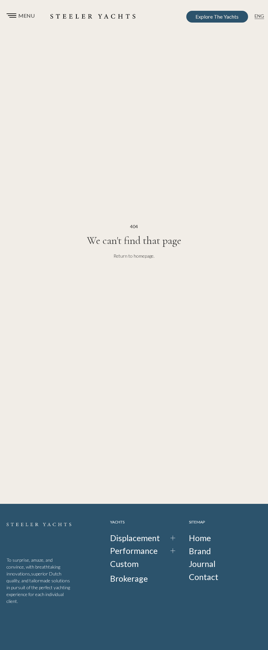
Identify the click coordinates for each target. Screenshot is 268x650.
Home (200, 538)
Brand (200, 551)
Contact (203, 577)
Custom (124, 564)
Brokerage (129, 578)
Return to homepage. (134, 256)
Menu (26, 15)
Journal (202, 564)
